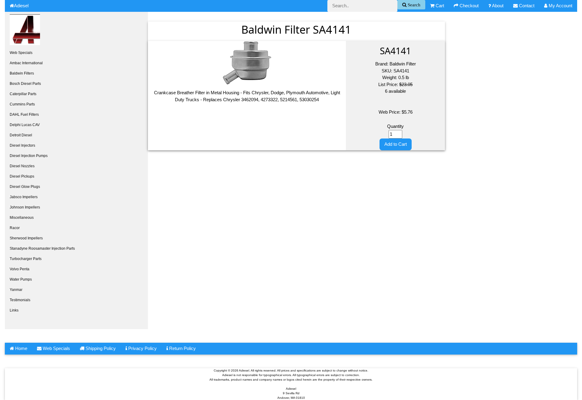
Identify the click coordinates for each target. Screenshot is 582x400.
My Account (559, 5)
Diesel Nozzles (22, 166)
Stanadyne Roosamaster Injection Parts (42, 248)
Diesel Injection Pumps (29, 156)
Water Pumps (21, 279)
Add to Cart (395, 144)
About (497, 5)
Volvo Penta (19, 269)
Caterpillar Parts (23, 94)
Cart (439, 5)
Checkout (468, 5)
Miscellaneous (22, 217)
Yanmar (16, 290)
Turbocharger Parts (26, 259)
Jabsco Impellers (24, 197)
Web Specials (21, 53)
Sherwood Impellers (26, 238)
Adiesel (21, 5)
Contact (526, 5)
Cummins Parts (22, 104)
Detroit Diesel (21, 135)
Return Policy (182, 348)
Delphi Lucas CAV (25, 125)
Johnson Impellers (25, 207)
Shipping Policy (100, 348)
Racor (15, 228)
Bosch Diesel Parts (25, 84)
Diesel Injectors (22, 145)
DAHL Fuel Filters (24, 114)
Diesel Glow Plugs (25, 187)
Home (20, 348)
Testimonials (20, 300)
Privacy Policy (142, 348)
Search (413, 4)
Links (14, 310)
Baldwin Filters (22, 73)
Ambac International (26, 63)
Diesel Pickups (22, 176)
